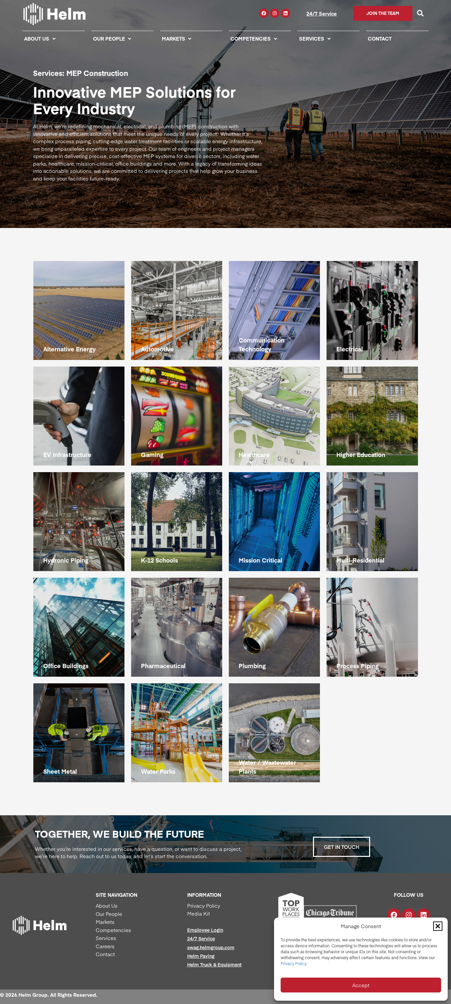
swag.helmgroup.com (210, 947)
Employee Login (205, 929)
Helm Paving (201, 956)
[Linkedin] (285, 13)
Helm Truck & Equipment (214, 964)
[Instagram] (274, 13)
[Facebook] (263, 13)
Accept (360, 985)
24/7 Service (321, 13)
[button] (437, 926)
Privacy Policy (293, 963)
